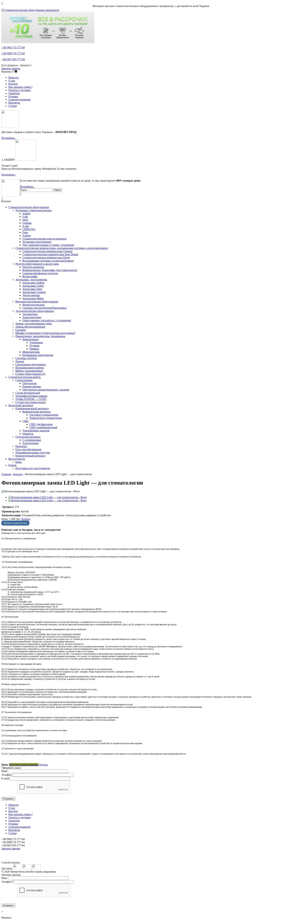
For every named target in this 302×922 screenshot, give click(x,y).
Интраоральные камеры (29, 367)
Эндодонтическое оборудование (34, 310)
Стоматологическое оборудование (28, 207)
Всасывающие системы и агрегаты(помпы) (48, 260)
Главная (6, 474)
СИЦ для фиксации (41, 424)
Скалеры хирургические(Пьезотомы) (44, 307)
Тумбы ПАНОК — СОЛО (30, 399)
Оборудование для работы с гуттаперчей (46, 320)
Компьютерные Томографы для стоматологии (49, 270)
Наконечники (30, 339)
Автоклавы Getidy (33, 285)
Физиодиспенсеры (33, 304)
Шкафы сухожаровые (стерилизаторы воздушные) (45, 333)
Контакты (14, 102)
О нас (11, 80)
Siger (25, 219)
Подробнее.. (8, 137)
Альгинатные (30, 443)
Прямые (34, 348)
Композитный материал (36, 411)
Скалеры (20, 329)
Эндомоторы (30, 314)
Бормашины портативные (37, 355)
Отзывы (13, 96)
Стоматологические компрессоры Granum (47, 251)
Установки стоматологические (33, 210)
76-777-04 (13, 53)
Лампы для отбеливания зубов (33, 323)
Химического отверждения (45, 417)
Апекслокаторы (31, 317)
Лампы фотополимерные (30, 326)
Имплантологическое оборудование (36, 301)
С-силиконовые (31, 439)
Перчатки (21, 446)
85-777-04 (13, 59)
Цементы (27, 433)
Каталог (13, 83)
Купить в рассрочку (15, 522)
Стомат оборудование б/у (30, 373)
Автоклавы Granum (34, 292)
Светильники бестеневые (30, 364)
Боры (18, 461)
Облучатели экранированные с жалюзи (45, 389)
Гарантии (14, 93)
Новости (13, 77)
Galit (25, 216)
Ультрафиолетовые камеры (31, 395)
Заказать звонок (10, 68)
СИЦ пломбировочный (43, 427)
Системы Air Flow (26, 358)
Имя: (4, 771)
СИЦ (25, 421)
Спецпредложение (19, 99)
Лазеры (19, 361)
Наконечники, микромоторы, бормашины (40, 336)
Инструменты (16, 458)
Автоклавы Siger (32, 288)
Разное (12, 465)
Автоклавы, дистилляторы (31, 279)
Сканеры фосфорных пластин (40, 273)
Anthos (26, 213)
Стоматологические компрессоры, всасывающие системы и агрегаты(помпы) (61, 248)
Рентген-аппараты (33, 266)
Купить (25, 518)
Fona (25, 232)
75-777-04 (13, 47)
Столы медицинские (27, 392)
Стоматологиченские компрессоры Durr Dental (50, 254)
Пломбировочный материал (32, 408)
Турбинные (36, 342)
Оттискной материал (27, 436)
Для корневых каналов (35, 430)
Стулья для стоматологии (30, 402)
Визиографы (29, 276)
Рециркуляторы (31, 386)
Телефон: (6, 774)
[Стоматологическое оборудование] (30, 10)
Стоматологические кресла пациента (44, 238)
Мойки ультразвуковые (29, 370)
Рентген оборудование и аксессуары (37, 263)
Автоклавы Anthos (33, 282)
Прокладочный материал (30, 455)
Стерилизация (23, 380)
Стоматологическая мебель (24, 377)
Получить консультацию (23, 764)
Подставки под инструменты (32, 468)
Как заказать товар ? (20, 86)
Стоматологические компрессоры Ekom (46, 257)
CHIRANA (28, 229)
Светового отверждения (43, 414)
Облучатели (29, 383)
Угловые (34, 345)
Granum (26, 222)
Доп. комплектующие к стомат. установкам (48, 244)
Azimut (26, 235)
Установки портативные (36, 241)
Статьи (12, 105)
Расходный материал (20, 405)
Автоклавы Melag (33, 298)
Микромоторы (31, 351)
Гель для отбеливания (28, 449)
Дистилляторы (31, 295)
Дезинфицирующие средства (32, 452)
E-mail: (5, 778)
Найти (57, 190)
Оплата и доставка (19, 90)
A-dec (25, 226)
